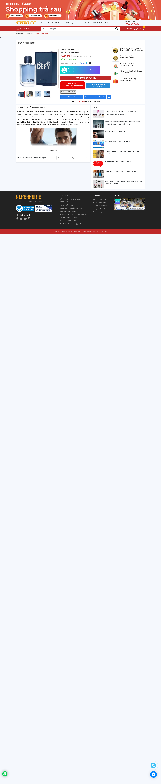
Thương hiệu (69, 23)
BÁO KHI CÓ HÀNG (68, 92)
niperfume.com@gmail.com (74, 224)
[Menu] (18, 29)
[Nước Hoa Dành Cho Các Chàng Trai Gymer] (98, 174)
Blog (80, 23)
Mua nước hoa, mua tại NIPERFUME (118, 141)
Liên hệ (87, 23)
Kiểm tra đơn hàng (101, 23)
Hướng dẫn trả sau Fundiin (95, 97)
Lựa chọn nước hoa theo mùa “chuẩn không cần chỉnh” (122, 152)
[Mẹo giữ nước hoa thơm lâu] (98, 134)
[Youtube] (25, 218)
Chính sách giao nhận (100, 212)
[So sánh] (109, 97)
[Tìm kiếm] (116, 28)
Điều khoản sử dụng (100, 202)
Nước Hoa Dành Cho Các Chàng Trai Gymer (121, 171)
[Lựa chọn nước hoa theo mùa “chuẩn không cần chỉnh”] (98, 154)
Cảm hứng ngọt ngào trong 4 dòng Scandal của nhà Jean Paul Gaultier (124, 182)
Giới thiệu (44, 23)
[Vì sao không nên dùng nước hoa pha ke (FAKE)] (98, 164)
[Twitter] (21, 218)
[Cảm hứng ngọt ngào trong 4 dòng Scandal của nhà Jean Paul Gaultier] (98, 184)
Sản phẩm (55, 23)
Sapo (106, 231)
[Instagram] (29, 218)
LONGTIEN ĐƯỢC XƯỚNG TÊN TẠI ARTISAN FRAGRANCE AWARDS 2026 (122, 113)
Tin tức (96, 107)
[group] (38, 68)
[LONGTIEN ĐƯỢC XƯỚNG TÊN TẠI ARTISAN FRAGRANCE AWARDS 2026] (98, 114)
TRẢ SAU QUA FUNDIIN (86, 78)
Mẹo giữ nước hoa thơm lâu (115, 131)
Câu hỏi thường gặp (100, 205)
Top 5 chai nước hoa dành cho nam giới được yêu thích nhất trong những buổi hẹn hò (123, 123)
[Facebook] (17, 218)
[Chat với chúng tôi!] (153, 774)
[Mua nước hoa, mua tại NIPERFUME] (98, 144)
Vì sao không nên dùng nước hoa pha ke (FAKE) (122, 161)
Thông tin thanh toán (100, 209)
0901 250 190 (132, 23)
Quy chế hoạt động (99, 199)
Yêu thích (71, 97)
